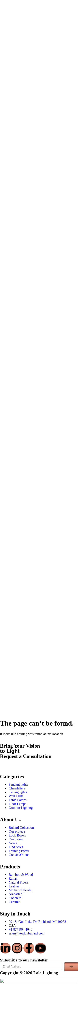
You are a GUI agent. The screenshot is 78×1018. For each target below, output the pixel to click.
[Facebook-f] (28, 948)
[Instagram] (17, 948)
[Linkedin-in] (5, 948)
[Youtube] (40, 948)
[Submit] (71, 966)
